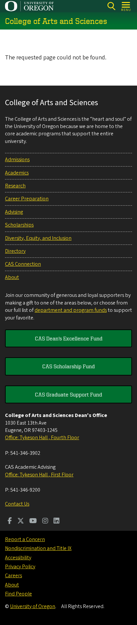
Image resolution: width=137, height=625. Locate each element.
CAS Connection (23, 264)
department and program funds (71, 310)
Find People (18, 593)
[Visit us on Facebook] (10, 521)
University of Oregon (32, 606)
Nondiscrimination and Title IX (38, 548)
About (12, 277)
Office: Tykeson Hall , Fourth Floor (42, 437)
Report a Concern (25, 539)
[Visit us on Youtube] (33, 521)
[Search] (111, 6)
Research (15, 185)
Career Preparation (27, 198)
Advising (14, 212)
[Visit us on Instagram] (45, 521)
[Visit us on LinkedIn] (56, 521)
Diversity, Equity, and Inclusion (38, 238)
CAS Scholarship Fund (68, 366)
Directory (15, 251)
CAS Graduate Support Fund (68, 394)
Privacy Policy (20, 566)
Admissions (17, 159)
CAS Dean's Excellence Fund (68, 338)
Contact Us (17, 504)
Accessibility (18, 557)
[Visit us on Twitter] (21, 521)
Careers (13, 575)
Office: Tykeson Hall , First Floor (39, 474)
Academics (17, 172)
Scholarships (19, 225)
